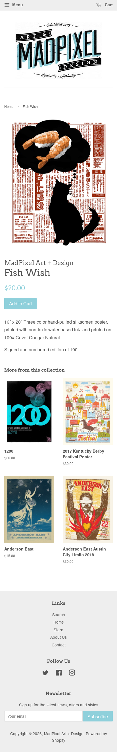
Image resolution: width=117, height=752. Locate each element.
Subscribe (97, 716)
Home (9, 106)
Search (58, 614)
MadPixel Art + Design (63, 733)
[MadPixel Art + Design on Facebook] (58, 673)
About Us (58, 637)
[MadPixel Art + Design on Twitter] (45, 673)
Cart (108, 4)
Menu (17, 4)
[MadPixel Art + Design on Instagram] (72, 673)
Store (58, 629)
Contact (59, 645)
